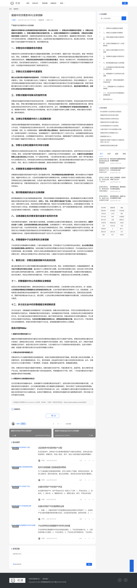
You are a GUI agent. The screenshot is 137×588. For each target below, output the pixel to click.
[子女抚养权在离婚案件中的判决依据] (23, 532)
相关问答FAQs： (108, 99)
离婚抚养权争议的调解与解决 (109, 122)
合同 (103, 226)
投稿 (125, 3)
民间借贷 (112, 210)
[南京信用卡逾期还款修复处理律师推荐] (104, 161)
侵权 (122, 213)
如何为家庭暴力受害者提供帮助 (52, 467)
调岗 (103, 235)
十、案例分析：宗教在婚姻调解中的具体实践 (113, 81)
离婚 (122, 207)
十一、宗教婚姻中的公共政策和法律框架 (113, 87)
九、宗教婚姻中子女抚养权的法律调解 (113, 74)
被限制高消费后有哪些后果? (109, 145)
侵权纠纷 (103, 232)
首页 (27, 3)
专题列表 (45, 3)
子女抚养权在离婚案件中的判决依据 (54, 526)
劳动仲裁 (121, 210)
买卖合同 (112, 226)
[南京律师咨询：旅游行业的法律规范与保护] (104, 198)
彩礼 (112, 235)
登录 (14, 564)
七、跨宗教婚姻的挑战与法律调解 (113, 63)
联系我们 (45, 579)
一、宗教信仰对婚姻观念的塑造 (113, 28)
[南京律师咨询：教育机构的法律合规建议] (104, 189)
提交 (89, 564)
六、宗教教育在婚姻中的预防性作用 (113, 57)
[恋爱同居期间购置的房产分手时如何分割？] (104, 170)
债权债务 (103, 210)
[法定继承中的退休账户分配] (23, 454)
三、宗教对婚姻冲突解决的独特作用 (113, 38)
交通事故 (121, 216)
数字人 (122, 229)
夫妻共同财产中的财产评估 (50, 487)
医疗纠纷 (103, 220)
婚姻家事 (41, 20)
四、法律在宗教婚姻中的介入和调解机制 (113, 44)
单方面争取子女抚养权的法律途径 (110, 111)
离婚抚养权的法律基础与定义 (109, 133)
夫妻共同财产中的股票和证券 (51, 506)
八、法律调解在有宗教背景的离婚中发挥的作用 (113, 68)
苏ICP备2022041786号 (58, 582)
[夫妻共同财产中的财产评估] (23, 493)
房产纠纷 (103, 216)
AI (112, 229)
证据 (112, 220)
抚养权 (122, 235)
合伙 (122, 232)
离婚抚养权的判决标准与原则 (109, 115)
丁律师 (13, 20)
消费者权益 (113, 223)
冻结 (122, 226)
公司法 (112, 213)
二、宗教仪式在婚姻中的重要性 (113, 33)
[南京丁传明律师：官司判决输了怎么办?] (104, 180)
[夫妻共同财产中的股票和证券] (23, 512)
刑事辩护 (103, 229)
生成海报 (68, 424)
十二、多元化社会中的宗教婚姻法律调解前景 (113, 94)
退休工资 (112, 232)
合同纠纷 (103, 213)
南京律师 (103, 207)
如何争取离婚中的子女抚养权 (109, 126)
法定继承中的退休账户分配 (50, 448)
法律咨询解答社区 (34, 579)
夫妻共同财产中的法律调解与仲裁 (110, 129)
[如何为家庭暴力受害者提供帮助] (23, 473)
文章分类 (35, 3)
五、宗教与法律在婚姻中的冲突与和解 (113, 51)
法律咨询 (53, 3)
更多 (61, 3)
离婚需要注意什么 (106, 136)
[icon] (120, 580)
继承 (112, 216)
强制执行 (121, 220)
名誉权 (122, 223)
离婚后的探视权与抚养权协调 (109, 119)
